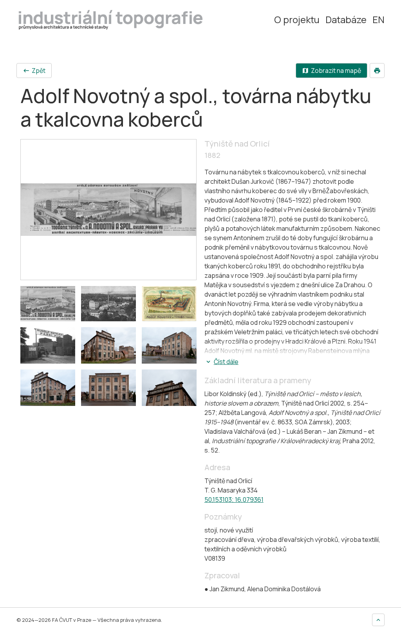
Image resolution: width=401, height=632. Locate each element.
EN (378, 19)
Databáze (346, 19)
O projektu (297, 19)
